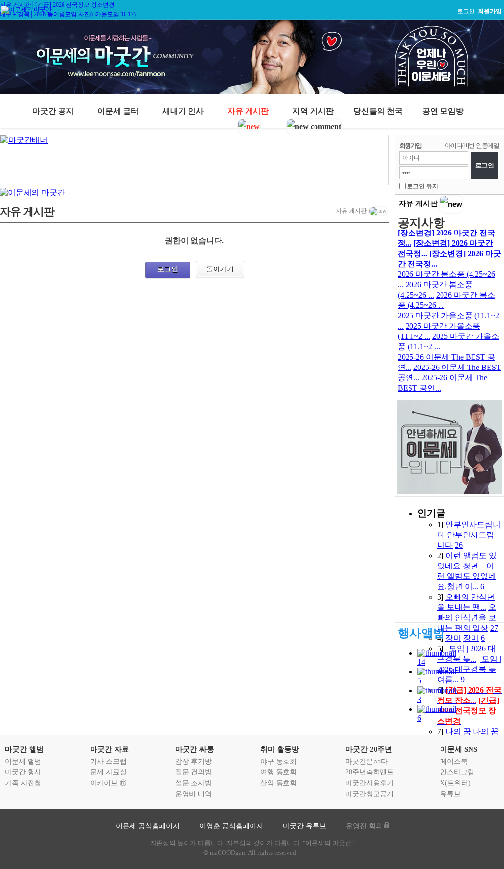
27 (494, 628)
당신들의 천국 (378, 111)
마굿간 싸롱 (194, 749)
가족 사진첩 (23, 783)
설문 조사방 (193, 783)
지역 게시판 (313, 111)
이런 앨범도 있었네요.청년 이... (466, 576)
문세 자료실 (108, 772)
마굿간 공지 (53, 111)
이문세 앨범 (23, 761)
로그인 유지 (422, 186)
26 (459, 545)
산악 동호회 (278, 783)
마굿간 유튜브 (304, 826)
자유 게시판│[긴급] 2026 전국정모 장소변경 (57, 4)
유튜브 (450, 794)
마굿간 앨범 (24, 749)
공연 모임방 (443, 111)
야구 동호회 (278, 761)
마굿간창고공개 (370, 794)
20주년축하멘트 (370, 772)
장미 (453, 638)
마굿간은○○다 (367, 761)
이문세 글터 (118, 111)
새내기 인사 (183, 111)
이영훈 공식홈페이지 (231, 826)
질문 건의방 (193, 772)
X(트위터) (455, 783)
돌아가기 (220, 269)
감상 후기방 (193, 761)
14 (421, 662)
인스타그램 (457, 772)
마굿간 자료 (109, 749)
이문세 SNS (458, 749)
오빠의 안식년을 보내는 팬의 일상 (466, 617)
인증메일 (487, 145)
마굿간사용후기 (370, 783)
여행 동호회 (278, 772)
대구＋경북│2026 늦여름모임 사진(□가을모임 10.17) (68, 14)
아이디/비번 (459, 145)
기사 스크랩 (108, 761)
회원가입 (410, 145)
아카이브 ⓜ (108, 783)
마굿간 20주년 (369, 749)
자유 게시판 (248, 111)
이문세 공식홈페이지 (148, 826)
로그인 (466, 11)
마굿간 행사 (23, 772)
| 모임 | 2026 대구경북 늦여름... (469, 669)
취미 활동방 (279, 749)
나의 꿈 (458, 731)
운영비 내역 (193, 794)
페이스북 (454, 761)
